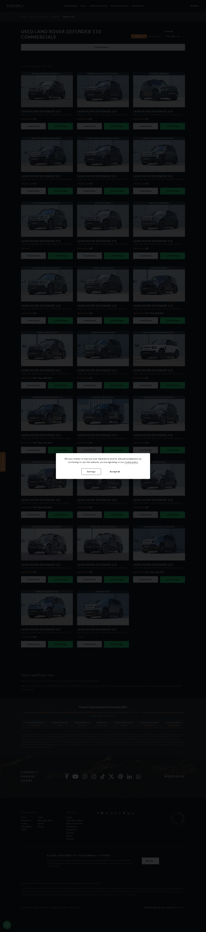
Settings (91, 471)
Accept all (115, 471)
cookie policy (131, 462)
